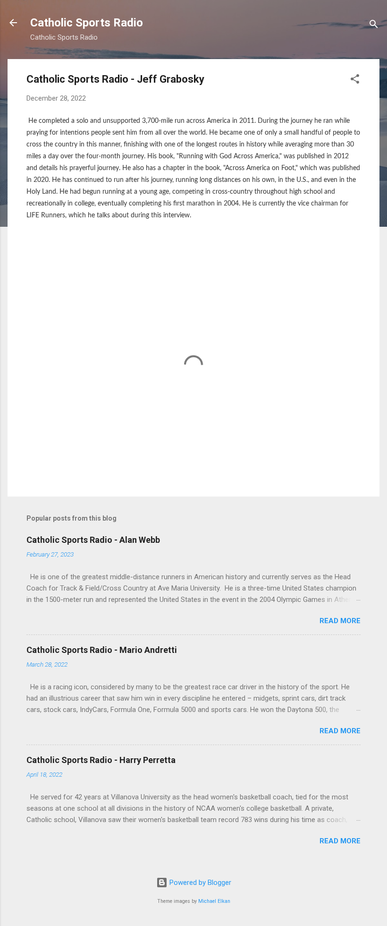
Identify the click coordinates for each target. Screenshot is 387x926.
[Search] (373, 25)
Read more (340, 621)
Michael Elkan (214, 901)
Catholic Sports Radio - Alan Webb (93, 540)
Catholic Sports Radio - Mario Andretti (101, 650)
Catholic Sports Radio (86, 22)
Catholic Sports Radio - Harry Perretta (101, 760)
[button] (355, 80)
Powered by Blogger (199, 882)
